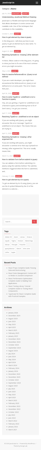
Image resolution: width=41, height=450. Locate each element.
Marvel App (29, 241)
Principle (14, 245)
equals (7, 241)
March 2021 (12, 430)
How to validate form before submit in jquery (19, 159)
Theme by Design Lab (20, 446)
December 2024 (14, 339)
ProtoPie (22, 245)
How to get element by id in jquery (15, 180)
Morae (7, 245)
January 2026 (13, 313)
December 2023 (14, 374)
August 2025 (13, 318)
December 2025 (14, 315)
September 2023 (14, 383)
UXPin (7, 252)
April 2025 (12, 327)
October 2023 (13, 380)
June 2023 (12, 391)
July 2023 (11, 389)
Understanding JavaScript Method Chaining (19, 17)
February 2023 (13, 403)
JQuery (25, 13)
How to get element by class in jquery (16, 37)
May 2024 (12, 359)
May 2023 (12, 394)
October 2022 (13, 412)
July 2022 (11, 415)
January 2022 (13, 427)
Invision (20, 241)
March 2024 (12, 365)
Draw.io (29, 237)
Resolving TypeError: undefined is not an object (20, 117)
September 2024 (14, 348)
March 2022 (12, 421)
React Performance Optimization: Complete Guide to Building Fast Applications (20, 280)
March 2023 (12, 400)
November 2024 (14, 342)
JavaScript (16, 13)
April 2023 (12, 397)
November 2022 (14, 409)
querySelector (9, 249)
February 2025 (13, 333)
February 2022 (13, 424)
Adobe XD (8, 237)
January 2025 (13, 336)
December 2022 (14, 406)
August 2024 (13, 351)
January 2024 (13, 371)
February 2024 (13, 368)
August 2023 (13, 386)
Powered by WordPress (27, 443)
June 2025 (12, 321)
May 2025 (12, 324)
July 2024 (11, 354)
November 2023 (14, 377)
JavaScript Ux (8, 2)
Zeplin (13, 252)
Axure (16, 237)
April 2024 (12, 362)
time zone (26, 249)
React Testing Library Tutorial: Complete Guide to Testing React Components (20, 288)
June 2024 (12, 356)
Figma (14, 241)
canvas (22, 237)
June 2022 (12, 418)
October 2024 (13, 345)
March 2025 (12, 330)
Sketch (19, 249)
